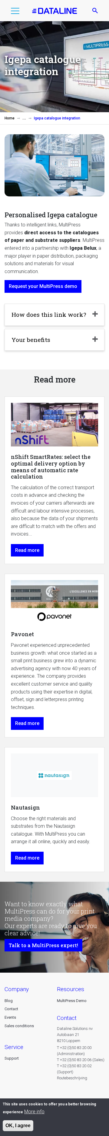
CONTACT (67, 1017)
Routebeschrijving (72, 1078)
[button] (15, 12)
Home (10, 118)
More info (34, 1111)
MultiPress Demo (72, 1000)
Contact (11, 1009)
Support (12, 1058)
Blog (9, 1000)
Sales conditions (19, 1026)
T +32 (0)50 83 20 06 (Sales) (80, 1059)
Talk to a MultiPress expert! (43, 945)
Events (10, 1017)
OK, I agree (18, 1125)
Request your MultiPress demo (43, 286)
